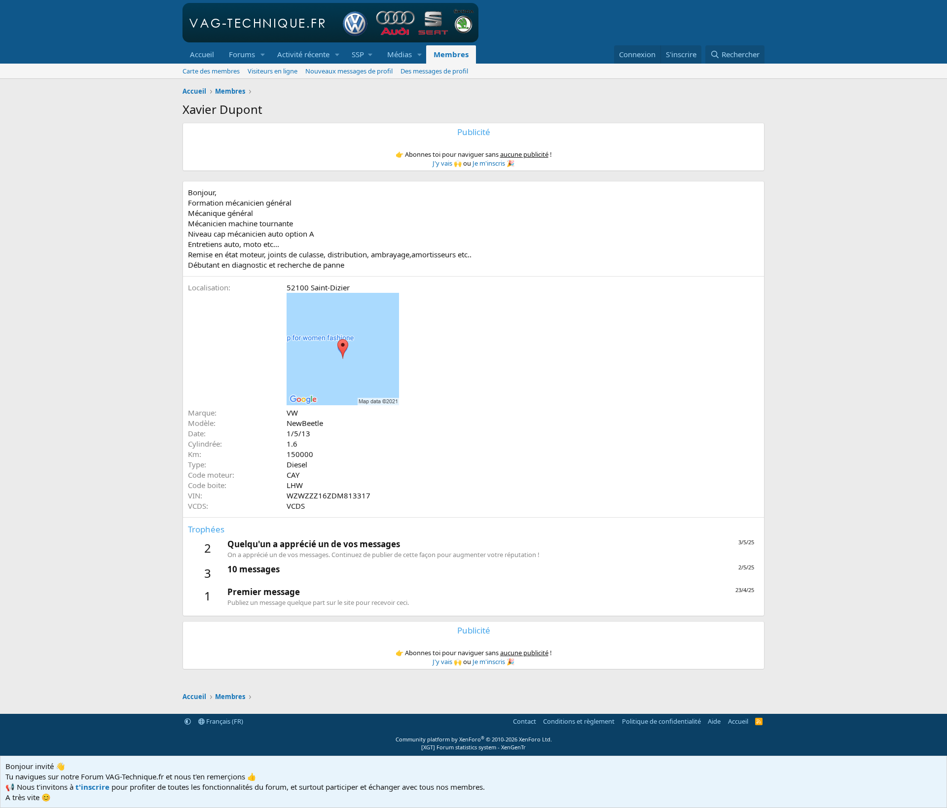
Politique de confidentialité (661, 721)
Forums (242, 54)
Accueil (202, 54)
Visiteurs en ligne (272, 71)
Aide (714, 721)
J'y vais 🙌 (447, 163)
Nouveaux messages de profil (349, 71)
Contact (524, 721)
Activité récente (303, 54)
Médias (399, 54)
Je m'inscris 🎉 (493, 163)
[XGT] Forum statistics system (473, 747)
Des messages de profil (434, 71)
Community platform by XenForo (474, 739)
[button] (263, 54)
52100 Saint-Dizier (318, 287)
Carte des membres (211, 71)
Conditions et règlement (579, 721)
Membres (451, 54)
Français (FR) (224, 721)
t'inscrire (92, 787)
